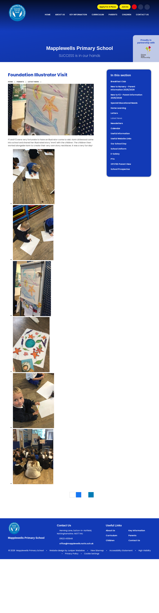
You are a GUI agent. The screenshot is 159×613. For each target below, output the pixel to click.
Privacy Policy (71, 553)
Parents (20, 82)
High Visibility (144, 550)
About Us (110, 530)
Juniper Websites (76, 550)
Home (10, 82)
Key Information (136, 530)
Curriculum (111, 535)
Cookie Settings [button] (91, 553)
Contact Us (134, 540)
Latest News (33, 82)
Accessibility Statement (121, 550)
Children (110, 540)
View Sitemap (97, 550)
